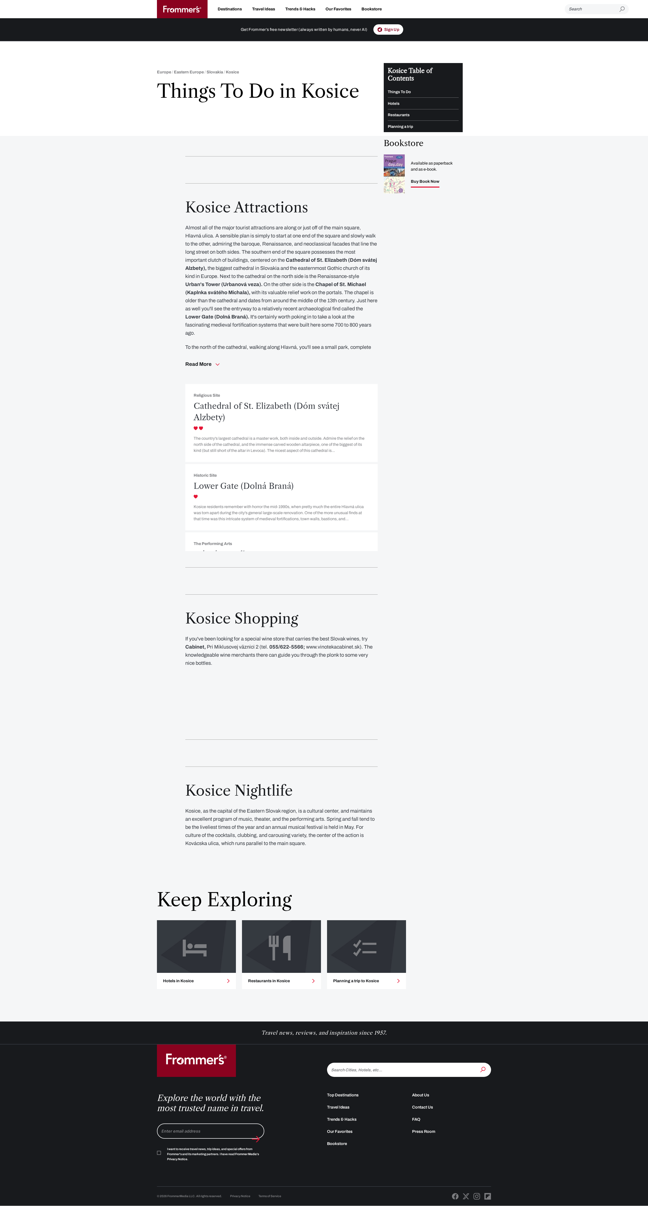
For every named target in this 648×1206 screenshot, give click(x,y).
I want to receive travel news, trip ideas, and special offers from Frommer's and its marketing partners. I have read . (213, 1154)
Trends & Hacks (300, 9)
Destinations (230, 9)
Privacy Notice (240, 1196)
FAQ (416, 1119)
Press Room (423, 1131)
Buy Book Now (425, 181)
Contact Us (422, 1107)
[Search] (483, 1069)
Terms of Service (269, 1196)
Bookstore (371, 9)
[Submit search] (624, 9)
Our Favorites (338, 9)
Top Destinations (343, 1095)
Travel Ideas (263, 9)
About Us (420, 1095)
